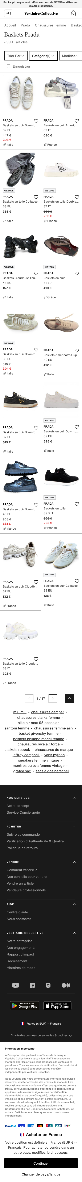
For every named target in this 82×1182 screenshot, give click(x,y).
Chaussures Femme (50, 25)
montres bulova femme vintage (39, 765)
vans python (54, 755)
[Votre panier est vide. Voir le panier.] (73, 13)
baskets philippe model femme (38, 739)
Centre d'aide (17, 912)
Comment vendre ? (22, 869)
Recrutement (17, 960)
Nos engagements (21, 947)
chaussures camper (47, 712)
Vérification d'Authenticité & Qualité (35, 841)
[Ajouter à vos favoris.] (35, 120)
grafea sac (22, 771)
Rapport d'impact (20, 954)
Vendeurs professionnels (26, 890)
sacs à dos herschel (52, 771)
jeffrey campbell (26, 755)
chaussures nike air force (39, 744)
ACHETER (14, 827)
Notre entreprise (20, 940)
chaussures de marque (54, 749)
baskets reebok (17, 749)
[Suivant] (53, 698)
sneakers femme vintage (38, 760)
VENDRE (13, 862)
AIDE (10, 904)
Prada (25, 25)
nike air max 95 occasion (39, 722)
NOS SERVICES (18, 798)
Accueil (10, 25)
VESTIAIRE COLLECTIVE (25, 933)
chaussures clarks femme (38, 717)
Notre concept (18, 805)
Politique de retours (22, 847)
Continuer (41, 1163)
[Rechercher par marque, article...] (8, 13)
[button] (73, 13)
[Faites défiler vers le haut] (69, 698)
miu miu (19, 712)
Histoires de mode (21, 967)
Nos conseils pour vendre (27, 876)
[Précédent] (29, 698)
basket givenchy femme (38, 733)
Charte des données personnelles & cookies (39, 1035)
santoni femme (16, 728)
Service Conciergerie (23, 812)
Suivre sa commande (23, 834)
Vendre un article (20, 883)
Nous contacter (19, 918)
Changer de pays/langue (41, 1174)
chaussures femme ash (53, 728)
